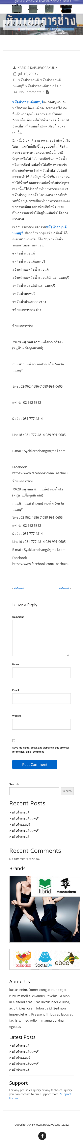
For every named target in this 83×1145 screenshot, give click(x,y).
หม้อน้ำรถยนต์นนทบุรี (25, 818)
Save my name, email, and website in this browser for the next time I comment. (40, 749)
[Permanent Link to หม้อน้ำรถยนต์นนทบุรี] (48, 92)
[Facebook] (42, 1136)
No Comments (30, 92)
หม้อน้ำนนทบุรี (21, 824)
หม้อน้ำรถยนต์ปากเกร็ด (41, 86)
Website (17, 715)
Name (15, 664)
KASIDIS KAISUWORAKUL (36, 68)
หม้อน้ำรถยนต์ (28, 80)
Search (14, 784)
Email (15, 690)
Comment (18, 617)
